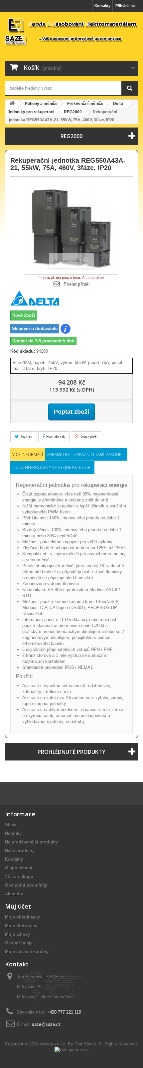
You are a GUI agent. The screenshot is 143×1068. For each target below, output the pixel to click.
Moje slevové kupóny (27, 951)
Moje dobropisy (21, 925)
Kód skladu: (22, 351)
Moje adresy (17, 934)
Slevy (10, 824)
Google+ (88, 436)
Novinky (13, 833)
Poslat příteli (77, 284)
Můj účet (18, 906)
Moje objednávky (22, 917)
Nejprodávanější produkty (31, 842)
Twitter (26, 436)
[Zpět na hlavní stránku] (12, 104)
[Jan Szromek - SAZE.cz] (71, 31)
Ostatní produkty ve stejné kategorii (52, 467)
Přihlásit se (125, 6)
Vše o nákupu (19, 876)
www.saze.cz (52, 1043)
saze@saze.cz (46, 1024)
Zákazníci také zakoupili (99, 454)
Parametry (58, 454)
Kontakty (102, 6)
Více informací (27, 454)
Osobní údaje (19, 942)
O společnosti (19, 867)
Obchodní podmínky (26, 885)
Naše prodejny (20, 850)
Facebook (55, 436)
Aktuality (14, 893)
